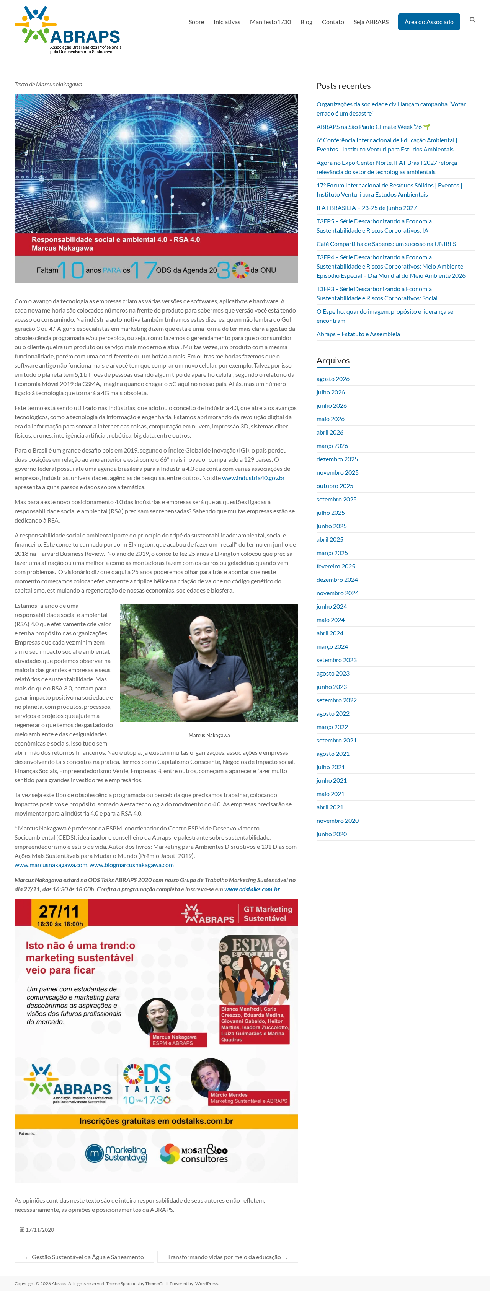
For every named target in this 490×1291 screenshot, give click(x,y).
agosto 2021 (333, 753)
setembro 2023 (337, 659)
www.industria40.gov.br (253, 477)
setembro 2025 (337, 499)
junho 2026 (332, 405)
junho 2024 (332, 606)
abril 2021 (330, 807)
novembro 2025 (338, 472)
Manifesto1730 (270, 21)
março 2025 (332, 552)
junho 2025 (332, 525)
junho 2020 (332, 833)
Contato (333, 21)
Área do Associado (429, 21)
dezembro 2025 (337, 458)
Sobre (196, 21)
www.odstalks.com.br (252, 888)
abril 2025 (330, 539)
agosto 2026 (333, 378)
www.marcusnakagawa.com (51, 864)
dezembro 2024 (337, 579)
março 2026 (332, 445)
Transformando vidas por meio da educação (227, 1256)
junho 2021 (332, 780)
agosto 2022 (333, 713)
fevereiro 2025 (336, 566)
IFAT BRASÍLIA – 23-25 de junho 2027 (367, 207)
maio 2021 (331, 793)
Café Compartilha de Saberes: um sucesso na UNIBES (386, 243)
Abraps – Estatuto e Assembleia (358, 333)
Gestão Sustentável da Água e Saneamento (84, 1256)
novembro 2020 (338, 820)
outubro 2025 (335, 485)
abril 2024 (330, 633)
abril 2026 (330, 432)
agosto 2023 (333, 673)
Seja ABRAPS (371, 21)
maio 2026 (331, 418)
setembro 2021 (337, 740)
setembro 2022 (337, 699)
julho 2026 (331, 392)
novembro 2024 (338, 592)
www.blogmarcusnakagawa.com (132, 864)
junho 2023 (332, 686)
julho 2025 (331, 512)
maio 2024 (331, 619)
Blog (306, 21)
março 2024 (332, 646)
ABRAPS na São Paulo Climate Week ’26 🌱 (374, 126)
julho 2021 (331, 766)
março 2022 (332, 726)
